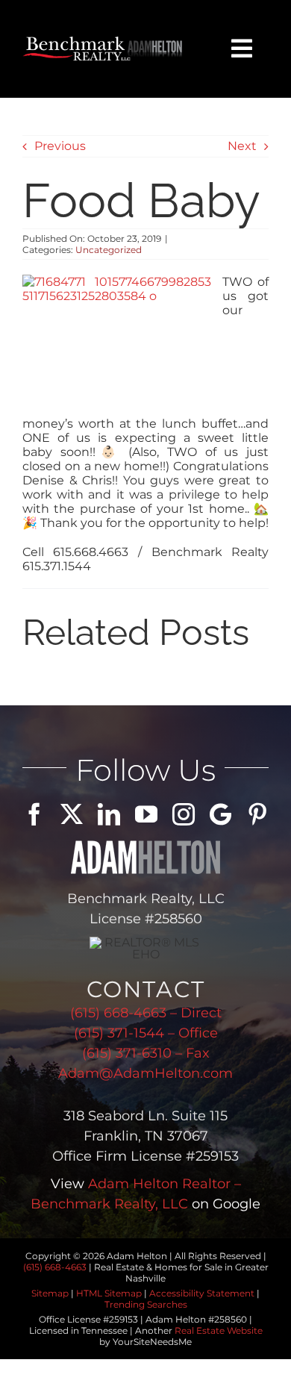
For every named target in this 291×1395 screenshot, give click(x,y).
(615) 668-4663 (55, 1267)
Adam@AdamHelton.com (145, 1073)
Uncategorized (108, 249)
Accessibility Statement (201, 1293)
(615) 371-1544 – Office (146, 1033)
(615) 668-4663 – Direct (146, 1013)
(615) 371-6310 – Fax (146, 1053)
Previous (60, 146)
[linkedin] (109, 814)
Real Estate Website (219, 1330)
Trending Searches (145, 1304)
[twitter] (71, 814)
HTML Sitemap (109, 1293)
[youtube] (146, 814)
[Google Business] (220, 814)
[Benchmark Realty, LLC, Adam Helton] (103, 42)
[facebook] (34, 814)
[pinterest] (257, 814)
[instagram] (183, 814)
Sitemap (50, 1293)
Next (242, 146)
